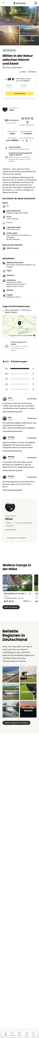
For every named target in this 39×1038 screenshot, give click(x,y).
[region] (17, 582)
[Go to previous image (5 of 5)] (5, 582)
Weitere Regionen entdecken (16, 723)
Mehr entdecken (11, 607)
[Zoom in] (33, 317)
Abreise (24, 85)
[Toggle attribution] (34, 335)
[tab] (16, 589)
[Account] (35, 3)
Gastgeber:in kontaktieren (17, 538)
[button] (19, 323)
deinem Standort (11, 312)
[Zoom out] (33, 320)
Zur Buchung (19, 93)
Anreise (9, 85)
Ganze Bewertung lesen (12, 411)
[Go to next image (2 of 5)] (30, 582)
